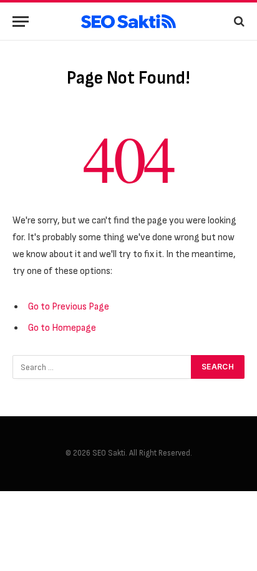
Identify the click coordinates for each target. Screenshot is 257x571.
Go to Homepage (62, 328)
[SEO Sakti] (128, 21)
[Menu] (20, 21)
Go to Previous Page (68, 307)
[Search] (238, 21)
